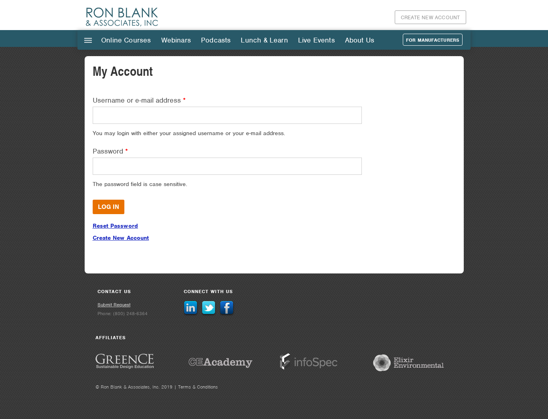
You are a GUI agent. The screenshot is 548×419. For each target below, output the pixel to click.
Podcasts (216, 40)
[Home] (122, 25)
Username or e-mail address (139, 100)
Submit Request (113, 305)
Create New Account (430, 17)
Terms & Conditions (198, 387)
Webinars (176, 40)
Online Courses (126, 40)
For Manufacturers (432, 40)
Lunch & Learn (264, 40)
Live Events (316, 40)
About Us (359, 40)
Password (110, 151)
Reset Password (115, 225)
